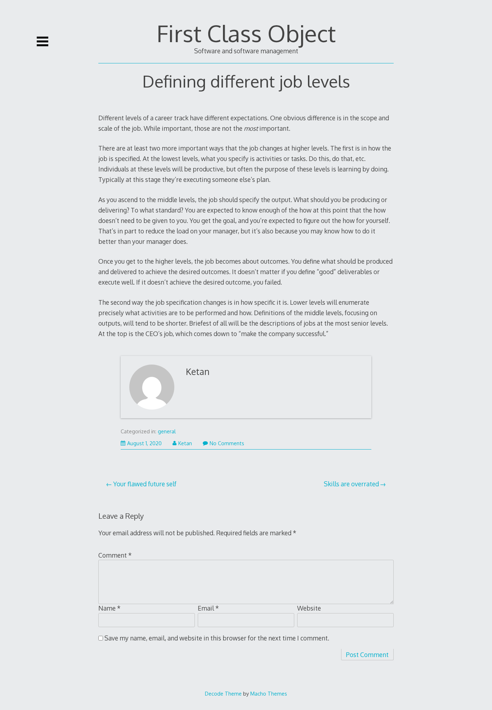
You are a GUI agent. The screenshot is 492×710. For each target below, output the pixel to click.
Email (208, 608)
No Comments (227, 443)
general (167, 431)
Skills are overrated (351, 484)
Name (109, 608)
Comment (115, 555)
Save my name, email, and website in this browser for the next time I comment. (216, 638)
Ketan (198, 371)
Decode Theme (223, 693)
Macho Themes (268, 693)
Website (309, 608)
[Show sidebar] (42, 41)
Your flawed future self (144, 484)
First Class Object (246, 33)
